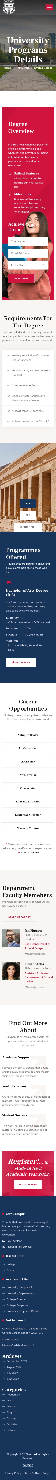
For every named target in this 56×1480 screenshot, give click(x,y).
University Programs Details (23, 1311)
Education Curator (28, 801)
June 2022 (13, 1379)
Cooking (11, 1418)
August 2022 (14, 1367)
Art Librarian (28, 775)
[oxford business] (9, 7)
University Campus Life (20, 1287)
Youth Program (14, 1086)
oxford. (32, 1454)
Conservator (28, 788)
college (11, 1264)
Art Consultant (28, 748)
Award (10, 1400)
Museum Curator (28, 828)
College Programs (17, 1305)
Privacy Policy (13, 1473)
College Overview (17, 1299)
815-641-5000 (10, 1339)
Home (8, 67)
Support (48, 1473)
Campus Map (14, 1241)
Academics (13, 1394)
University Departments (21, 1293)
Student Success (15, 1115)
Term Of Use (32, 1473)
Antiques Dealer (28, 735)
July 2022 (12, 1373)
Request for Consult (20, 1247)
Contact (11, 1270)
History (11, 1430)
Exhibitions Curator (28, 815)
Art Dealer (28, 761)
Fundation (12, 1424)
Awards (11, 1406)
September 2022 (17, 1361)
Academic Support (17, 1057)
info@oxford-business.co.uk (18, 1345)
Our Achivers (30, 852)
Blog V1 (11, 1412)
